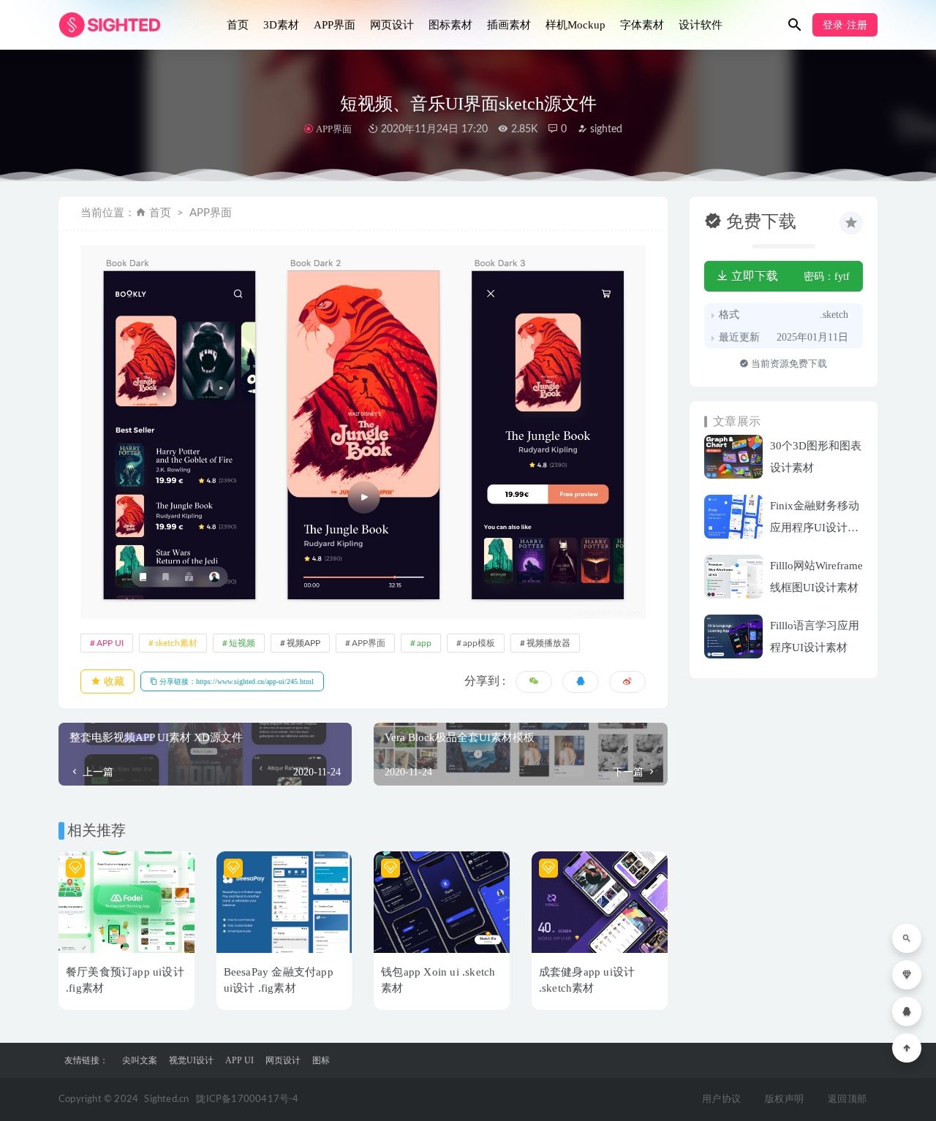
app (424, 643)
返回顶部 (847, 1099)
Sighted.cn (166, 1099)
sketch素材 (176, 643)
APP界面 (334, 25)
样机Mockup (575, 25)
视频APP (303, 643)
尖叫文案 (139, 1060)
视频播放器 (548, 643)
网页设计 (392, 25)
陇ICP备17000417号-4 (247, 1099)
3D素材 (281, 25)
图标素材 (450, 25)
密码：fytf (827, 276)
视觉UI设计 (191, 1060)
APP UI (110, 643)
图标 (321, 1060)
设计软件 (700, 25)
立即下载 (753, 276)
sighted (604, 129)
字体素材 (642, 25)
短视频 (242, 643)
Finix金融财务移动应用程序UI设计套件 (814, 527)
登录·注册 (845, 25)
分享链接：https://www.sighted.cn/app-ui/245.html (235, 681)
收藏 (112, 681)
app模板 (479, 643)
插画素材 (509, 25)
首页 (238, 25)
